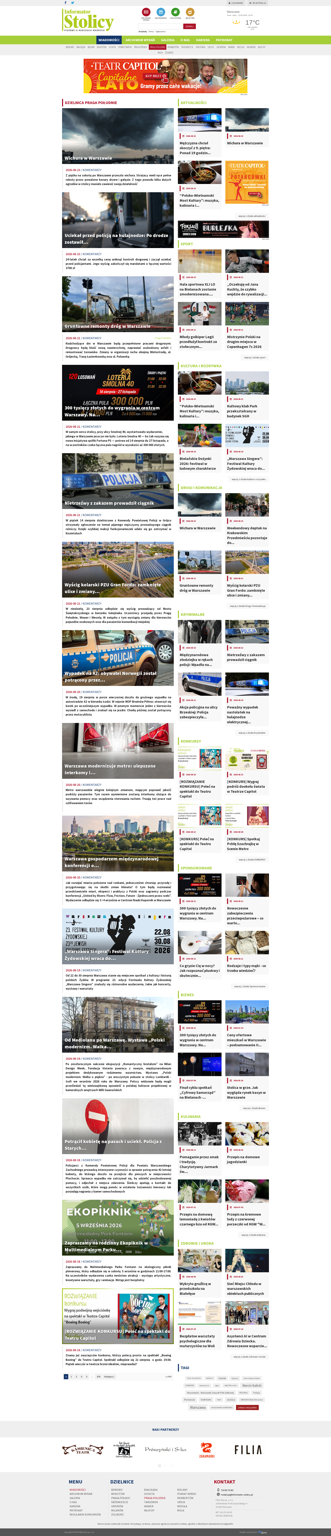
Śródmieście (187, 47)
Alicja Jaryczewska (194, 1378)
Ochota (112, 47)
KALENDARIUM (161, 18)
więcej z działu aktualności (251, 216)
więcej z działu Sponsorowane (249, 986)
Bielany (91, 47)
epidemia (209, 1378)
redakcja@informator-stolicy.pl (237, 1494)
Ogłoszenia (161, 31)
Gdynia (235, 1378)
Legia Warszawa (230, 1385)
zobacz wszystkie (247, 1407)
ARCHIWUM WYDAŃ (146, 19)
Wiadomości (109, 40)
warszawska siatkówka (221, 1407)
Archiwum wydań (140, 40)
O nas (185, 40)
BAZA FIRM (190, 18)
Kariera (203, 40)
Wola (160, 52)
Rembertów (173, 47)
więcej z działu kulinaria (253, 1234)
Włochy (261, 47)
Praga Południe (157, 47)
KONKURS (189, 1385)
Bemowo (70, 47)
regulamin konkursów (85, 1514)
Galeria (167, 40)
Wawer (231, 47)
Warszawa (197, 1407)
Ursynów (221, 47)
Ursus (211, 47)
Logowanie (237, 3)
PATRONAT (224, 40)
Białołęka (81, 47)
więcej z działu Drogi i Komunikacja (247, 606)
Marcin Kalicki (251, 1385)
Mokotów (101, 47)
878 (98, 1376)
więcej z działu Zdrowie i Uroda (249, 1356)
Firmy (151, 31)
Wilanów (251, 47)
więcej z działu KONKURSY (252, 859)
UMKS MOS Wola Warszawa (252, 1400)
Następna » (109, 1376)
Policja (256, 1392)
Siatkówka (206, 1399)
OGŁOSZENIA (175, 18)
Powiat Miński (125, 47)
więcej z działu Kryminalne (252, 732)
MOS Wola (243, 1392)
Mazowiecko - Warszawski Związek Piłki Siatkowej (210, 1392)
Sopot (219, 1400)
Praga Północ (141, 47)
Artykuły (143, 31)
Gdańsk (222, 1378)
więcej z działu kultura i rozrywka (248, 479)
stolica (231, 1399)
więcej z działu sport (254, 357)
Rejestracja (259, 3)
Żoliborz (169, 52)
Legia (217, 1385)
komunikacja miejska (252, 1378)
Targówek (200, 47)
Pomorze (189, 1399)
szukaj (189, 26)
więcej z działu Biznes (254, 1108)
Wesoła (240, 47)
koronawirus (204, 1385)
